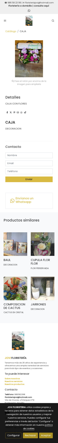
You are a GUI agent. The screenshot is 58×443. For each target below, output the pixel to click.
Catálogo (10, 31)
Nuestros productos (14, 384)
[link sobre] (29, 342)
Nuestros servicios (13, 381)
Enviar (29, 179)
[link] (29, 20)
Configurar (13, 435)
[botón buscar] (53, 20)
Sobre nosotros (12, 378)
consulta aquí (41, 5)
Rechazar (30, 435)
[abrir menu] (5, 20)
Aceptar (46, 435)
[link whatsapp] (29, 10)
